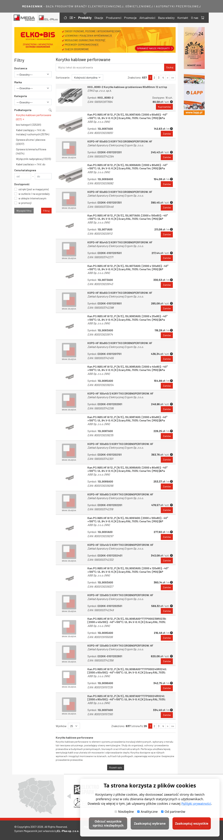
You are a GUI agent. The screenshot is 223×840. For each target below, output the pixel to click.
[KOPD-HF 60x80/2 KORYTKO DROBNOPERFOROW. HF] (69, 200)
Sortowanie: (63, 77)
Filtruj (46, 210)
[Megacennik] (24, 18)
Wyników (61, 726)
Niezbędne (126, 811)
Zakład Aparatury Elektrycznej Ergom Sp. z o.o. (115, 145)
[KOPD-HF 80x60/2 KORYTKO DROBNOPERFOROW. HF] (69, 301)
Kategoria (20, 96)
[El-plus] (48, 18)
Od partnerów (175, 811)
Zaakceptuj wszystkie (191, 823)
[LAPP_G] (194, 94)
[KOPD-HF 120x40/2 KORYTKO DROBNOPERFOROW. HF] (69, 553)
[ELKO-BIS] (95, 40)
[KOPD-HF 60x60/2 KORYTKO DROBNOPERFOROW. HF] (69, 150)
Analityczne (149, 811)
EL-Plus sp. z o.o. (68, 830)
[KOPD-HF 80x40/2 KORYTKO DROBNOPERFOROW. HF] (69, 251)
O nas (194, 18)
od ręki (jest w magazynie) (33, 189)
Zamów (167, 133)
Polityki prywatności (196, 803)
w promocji (25, 202)
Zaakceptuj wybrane (150, 823)
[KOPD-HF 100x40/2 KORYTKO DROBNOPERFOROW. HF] (69, 402)
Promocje (130, 18)
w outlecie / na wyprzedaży (34, 193)
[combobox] (33, 74)
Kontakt (182, 18)
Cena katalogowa (25, 170)
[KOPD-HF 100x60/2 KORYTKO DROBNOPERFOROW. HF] (69, 452)
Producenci (113, 18)
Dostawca (20, 68)
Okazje (98, 18)
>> (172, 77)
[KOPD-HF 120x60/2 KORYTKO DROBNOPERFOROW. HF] (69, 603)
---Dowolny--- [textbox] (25, 74)
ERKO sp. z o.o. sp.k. (99, 90)
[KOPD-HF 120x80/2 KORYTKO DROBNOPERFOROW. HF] (69, 654)
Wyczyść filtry (24, 210)
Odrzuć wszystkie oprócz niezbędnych (108, 823)
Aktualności (147, 18)
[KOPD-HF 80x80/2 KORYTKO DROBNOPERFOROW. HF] (69, 351)
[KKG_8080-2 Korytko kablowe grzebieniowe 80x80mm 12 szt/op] (69, 97)
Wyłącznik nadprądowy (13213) (33, 158)
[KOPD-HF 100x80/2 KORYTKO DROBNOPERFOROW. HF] (69, 503)
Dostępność (22, 184)
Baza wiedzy (166, 18)
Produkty (84, 18)
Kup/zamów (164, 106)
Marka (18, 82)
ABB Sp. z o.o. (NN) (98, 121)
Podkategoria (22, 110)
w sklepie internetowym (32, 198)
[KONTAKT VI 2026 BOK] (194, 48)
